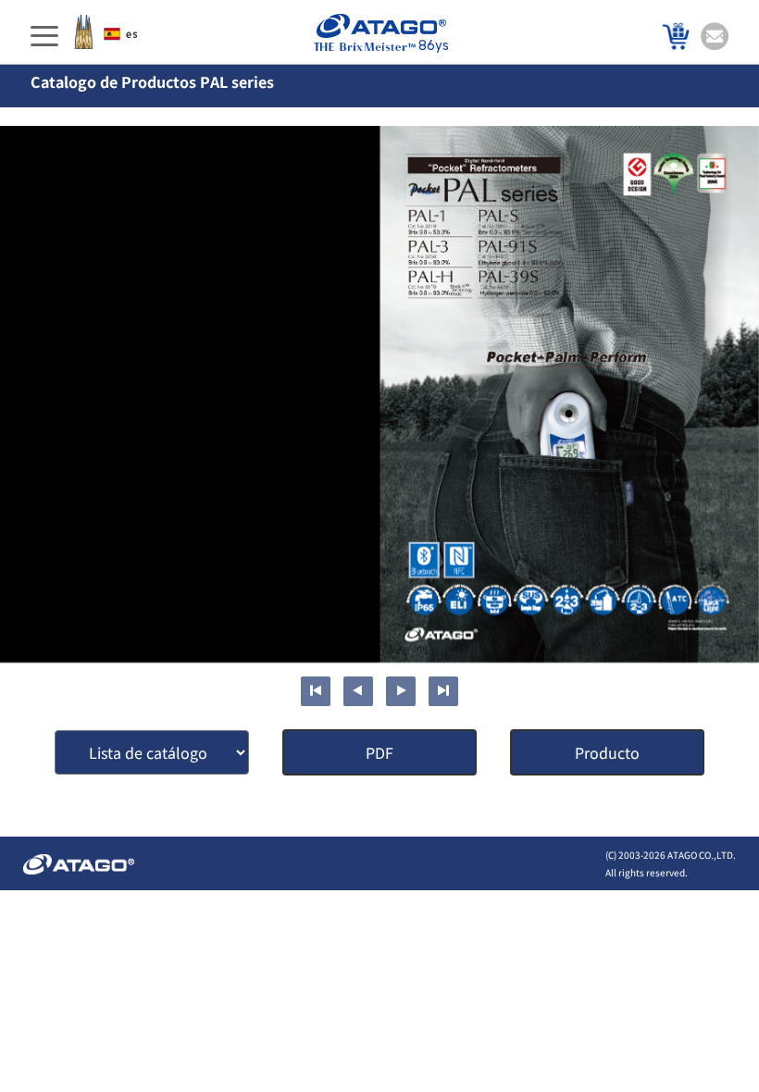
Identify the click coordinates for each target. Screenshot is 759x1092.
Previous (358, 691)
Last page (443, 691)
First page (315, 691)
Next (401, 691)
